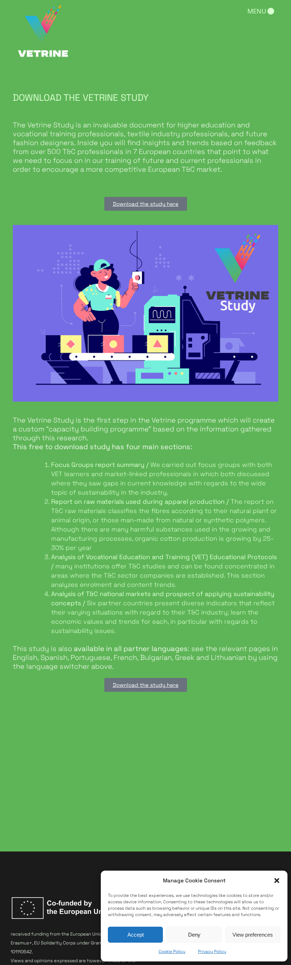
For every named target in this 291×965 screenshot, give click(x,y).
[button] (276, 880)
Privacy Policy (212, 951)
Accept (135, 935)
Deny (194, 935)
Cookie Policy (172, 951)
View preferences (252, 935)
